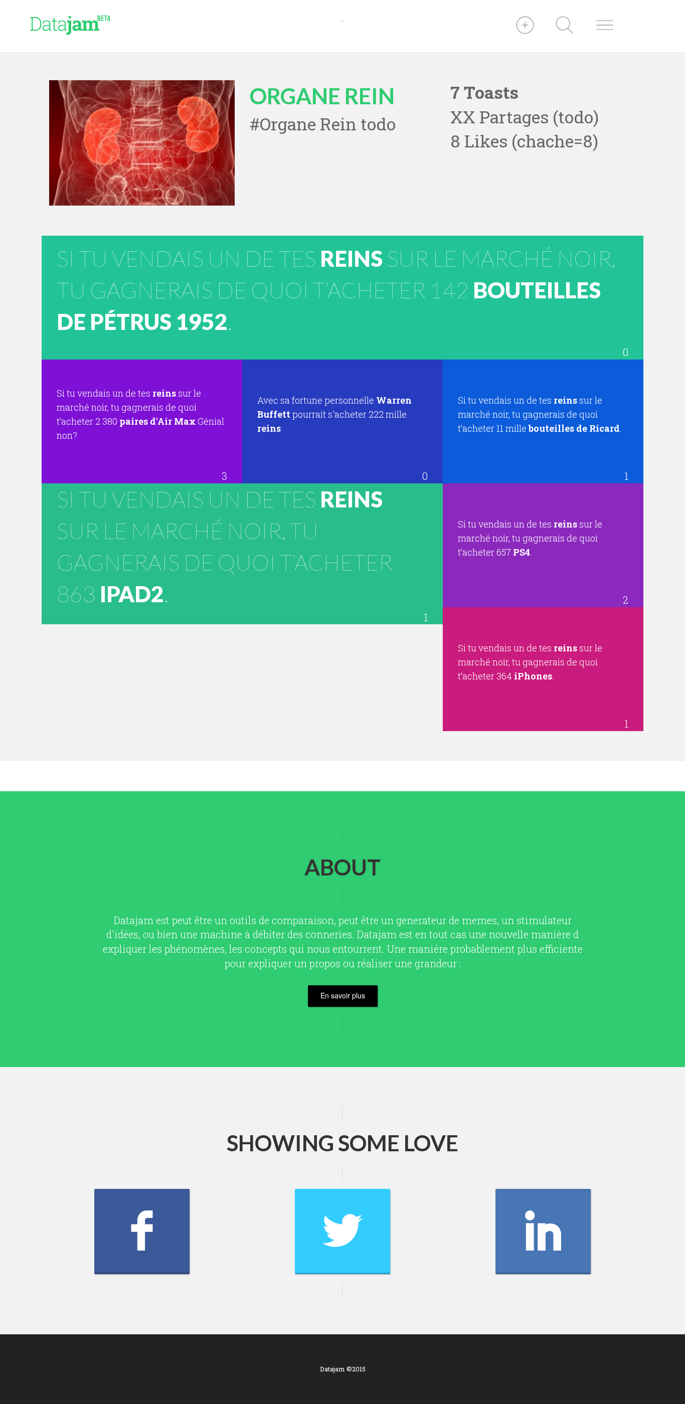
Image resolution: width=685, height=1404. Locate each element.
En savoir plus (342, 995)
